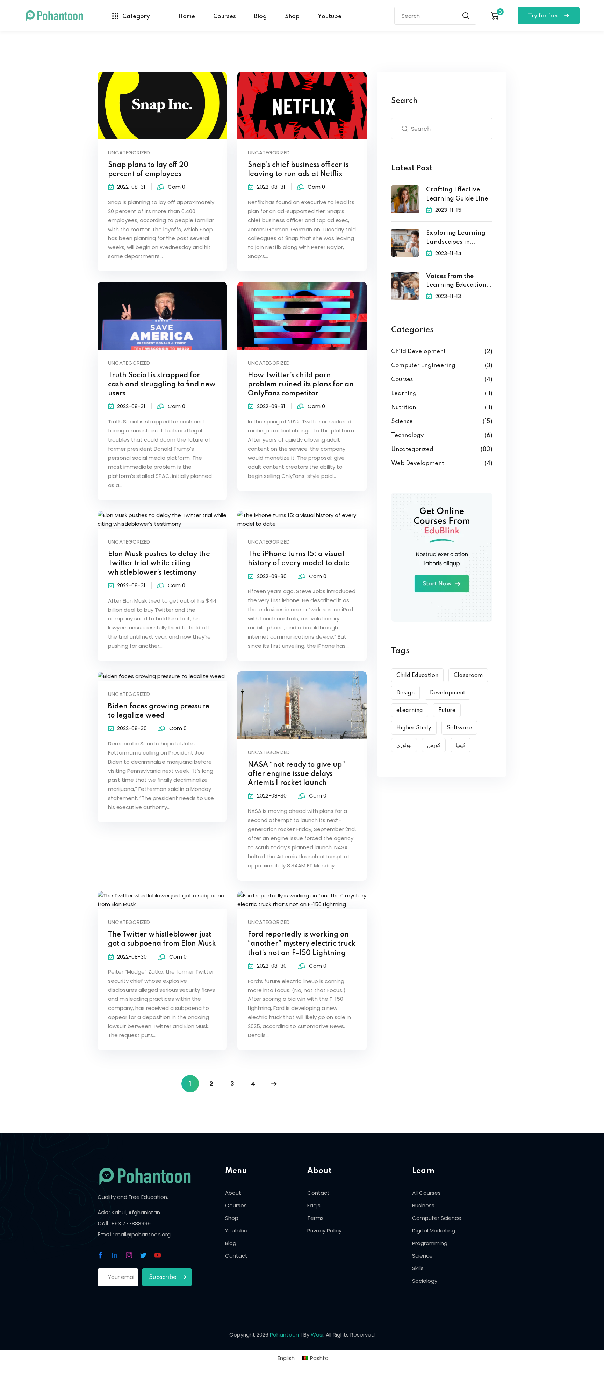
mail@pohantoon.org (143, 1234)
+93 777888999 (131, 1223)
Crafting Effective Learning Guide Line (457, 194)
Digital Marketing (433, 1230)
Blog (260, 17)
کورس (433, 745)
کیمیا (460, 745)
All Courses (426, 1192)
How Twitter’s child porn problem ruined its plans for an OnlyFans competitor (301, 384)
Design (405, 693)
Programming (429, 1243)
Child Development (418, 352)
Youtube (329, 17)
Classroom (468, 675)
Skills (418, 1268)
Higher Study (413, 728)
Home (186, 17)
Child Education (417, 675)
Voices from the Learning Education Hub (456, 281)
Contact (236, 1255)
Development (447, 693)
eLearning (409, 710)
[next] (274, 1083)
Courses (224, 17)
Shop (292, 17)
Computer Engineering (423, 366)
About (233, 1192)
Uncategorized (129, 152)
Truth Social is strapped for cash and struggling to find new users (162, 384)
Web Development (417, 463)
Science (402, 421)
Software (459, 728)
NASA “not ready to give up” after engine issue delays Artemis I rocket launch (296, 774)
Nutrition (403, 407)
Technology (407, 435)
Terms (315, 1218)
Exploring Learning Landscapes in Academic (456, 238)
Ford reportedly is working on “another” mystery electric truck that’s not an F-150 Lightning (301, 943)
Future (446, 710)
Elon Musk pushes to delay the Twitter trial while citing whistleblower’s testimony (159, 563)
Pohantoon (284, 1334)
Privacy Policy (324, 1230)
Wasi (317, 1334)
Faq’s (314, 1205)
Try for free (544, 16)
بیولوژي (404, 745)
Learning (404, 393)
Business (423, 1205)
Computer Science (436, 1218)
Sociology (424, 1280)
